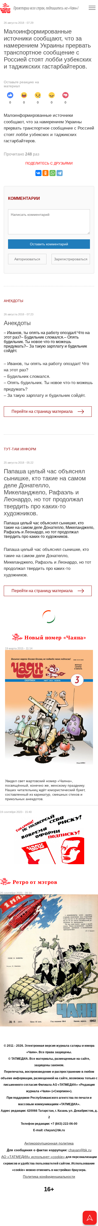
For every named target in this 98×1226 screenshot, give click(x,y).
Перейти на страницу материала (42, 411)
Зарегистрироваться (70, 259)
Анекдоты (13, 301)
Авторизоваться (27, 259)
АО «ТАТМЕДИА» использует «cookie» (33, 1157)
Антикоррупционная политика (49, 1143)
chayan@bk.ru (79, 1150)
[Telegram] (60, 173)
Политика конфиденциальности (49, 1176)
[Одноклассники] (45, 173)
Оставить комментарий (49, 244)
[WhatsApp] (53, 173)
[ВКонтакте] (38, 173)
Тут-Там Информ (20, 449)
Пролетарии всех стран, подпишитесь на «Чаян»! (45, 8)
